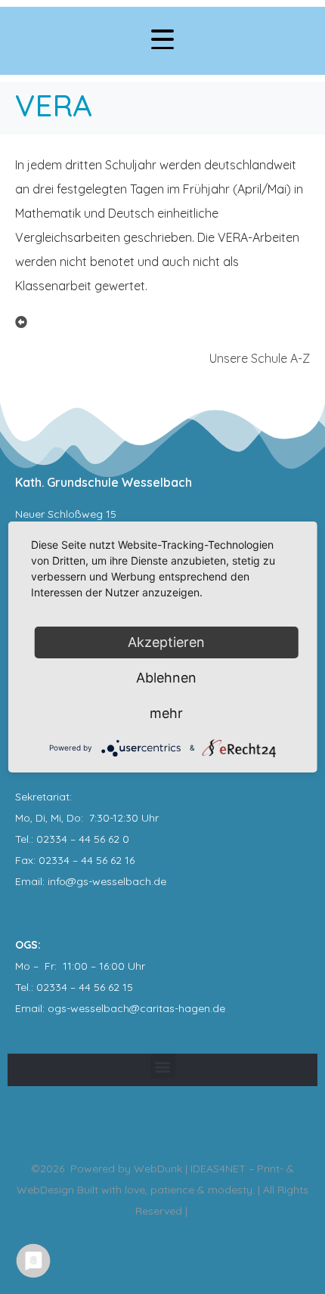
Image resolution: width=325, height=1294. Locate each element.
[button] (162, 1066)
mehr (166, 713)
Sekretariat (42, 796)
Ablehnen (166, 678)
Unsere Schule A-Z (259, 358)
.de (217, 1008)
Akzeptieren (166, 642)
